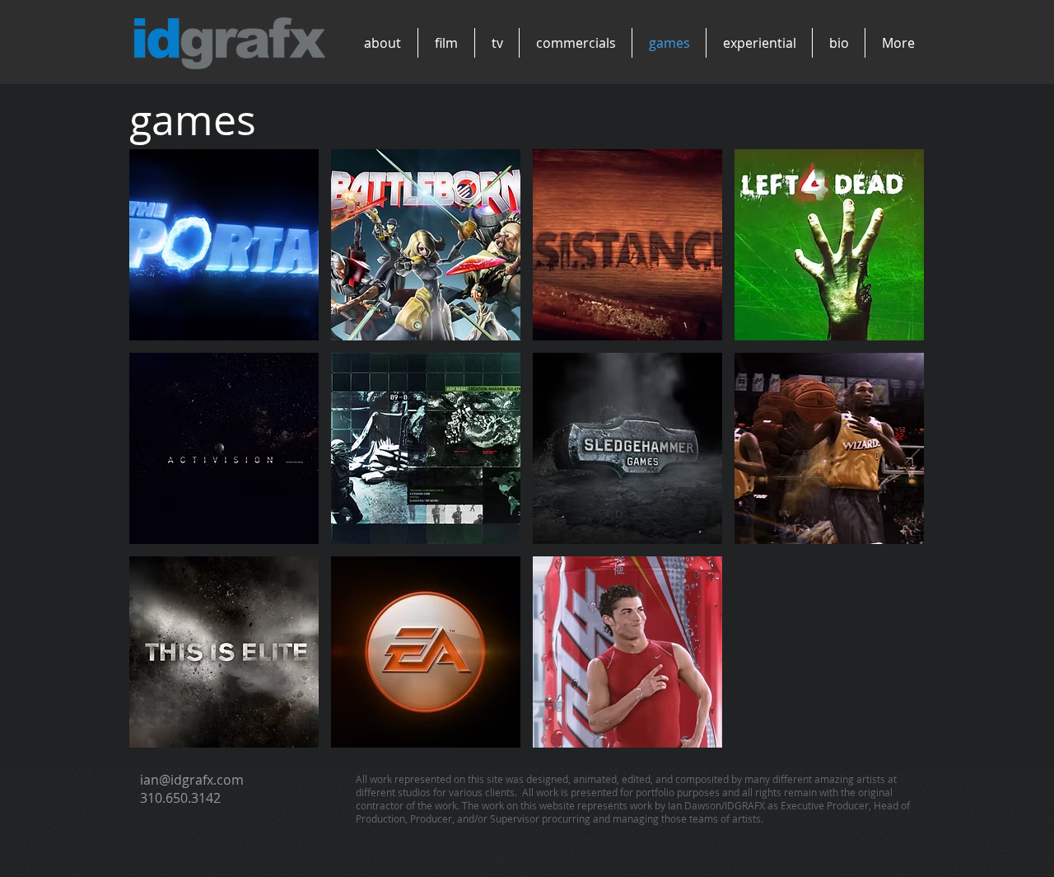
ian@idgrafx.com (192, 780)
